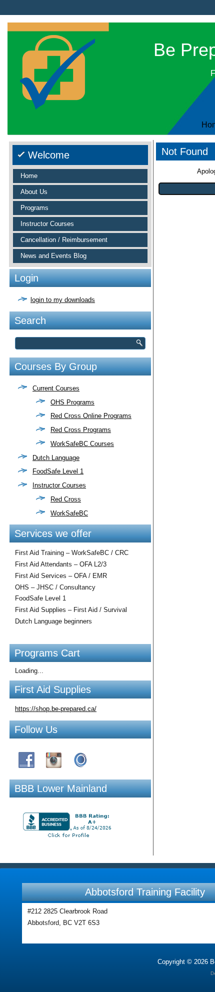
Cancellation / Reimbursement (64, 240)
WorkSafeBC (69, 513)
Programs (34, 208)
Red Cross (65, 499)
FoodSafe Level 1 (58, 471)
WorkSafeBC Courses (82, 444)
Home (29, 176)
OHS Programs (72, 402)
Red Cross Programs (80, 430)
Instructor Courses (47, 224)
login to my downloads (62, 300)
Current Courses (56, 388)
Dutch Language (56, 458)
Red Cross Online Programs (91, 416)
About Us (34, 192)
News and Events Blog (53, 256)
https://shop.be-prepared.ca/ (55, 708)
